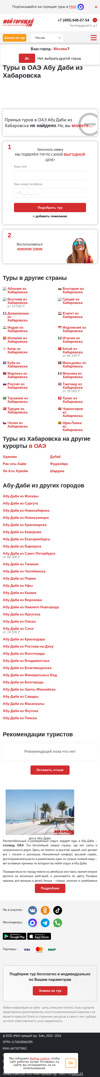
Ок (70, 1063)
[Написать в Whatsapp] (57, 922)
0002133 (77, 1074)
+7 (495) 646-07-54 (73, 20)
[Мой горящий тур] (18, 23)
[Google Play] (14, 936)
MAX (73, 6)
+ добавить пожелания (50, 216)
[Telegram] (45, 922)
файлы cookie (40, 1058)
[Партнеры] (41, 949)
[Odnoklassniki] (45, 910)
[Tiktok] (57, 910)
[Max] (80, 6)
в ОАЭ (37, 446)
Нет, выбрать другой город (59, 58)
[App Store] (39, 936)
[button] (17, 290)
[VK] (32, 910)
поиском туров (29, 249)
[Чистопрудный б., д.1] (96, 20)
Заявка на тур (14, 38)
